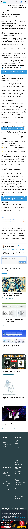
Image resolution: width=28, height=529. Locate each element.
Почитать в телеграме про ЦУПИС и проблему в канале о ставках (14, 72)
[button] (21, 242)
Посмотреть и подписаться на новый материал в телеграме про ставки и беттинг (14, 198)
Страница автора (20, 247)
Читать (20, 245)
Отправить (22, 262)
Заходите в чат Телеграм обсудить (13, 128)
